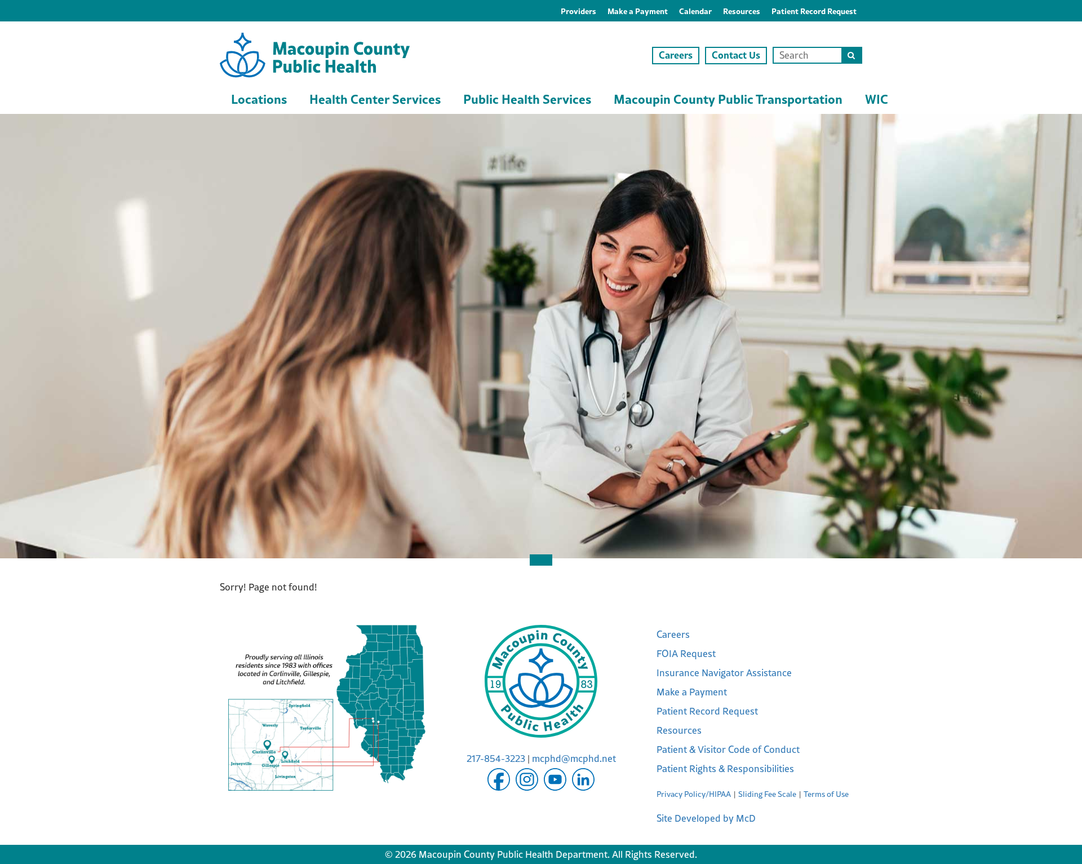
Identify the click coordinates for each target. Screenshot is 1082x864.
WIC (876, 99)
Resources (741, 10)
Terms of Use (826, 794)
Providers (578, 10)
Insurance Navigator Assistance (724, 673)
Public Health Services (527, 99)
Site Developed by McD (706, 818)
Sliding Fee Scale (767, 794)
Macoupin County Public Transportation (728, 99)
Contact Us (736, 54)
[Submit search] (851, 55)
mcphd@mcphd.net (574, 758)
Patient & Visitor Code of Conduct (728, 749)
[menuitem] (578, 10)
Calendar (695, 10)
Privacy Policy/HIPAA (694, 794)
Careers (676, 54)
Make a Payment (637, 10)
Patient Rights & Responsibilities (725, 768)
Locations (259, 99)
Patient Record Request (814, 10)
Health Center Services (375, 99)
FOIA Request (686, 653)
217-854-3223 (496, 758)
